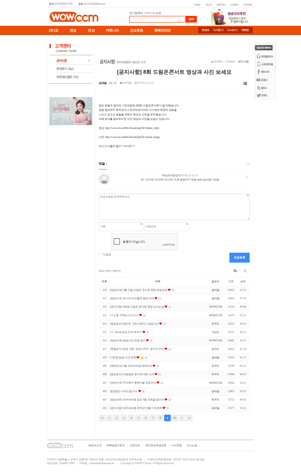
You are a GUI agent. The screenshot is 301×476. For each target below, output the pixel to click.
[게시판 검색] (245, 271)
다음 (182, 418)
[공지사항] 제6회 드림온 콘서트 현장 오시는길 (137, 306)
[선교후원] (231, 16)
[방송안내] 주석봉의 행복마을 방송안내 (133, 382)
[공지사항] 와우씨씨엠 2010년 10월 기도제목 (136, 408)
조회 (231, 281)
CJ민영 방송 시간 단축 (123, 357)
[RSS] (235, 271)
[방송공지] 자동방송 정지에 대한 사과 (132, 374)
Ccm (152, 13)
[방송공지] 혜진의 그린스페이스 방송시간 (134, 323)
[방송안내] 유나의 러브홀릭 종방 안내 (132, 298)
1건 (114, 83)
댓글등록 (239, 257)
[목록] (245, 84)
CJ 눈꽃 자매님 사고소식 (124, 315)
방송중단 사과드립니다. (124, 391)
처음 (102, 418)
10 (174, 418)
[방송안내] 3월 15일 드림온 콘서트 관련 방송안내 (139, 290)
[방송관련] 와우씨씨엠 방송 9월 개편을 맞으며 (137, 399)
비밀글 (107, 254)
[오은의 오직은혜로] (70, 110)
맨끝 (189, 418)
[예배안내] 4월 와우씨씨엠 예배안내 (131, 365)
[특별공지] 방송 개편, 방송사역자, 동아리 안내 (137, 348)
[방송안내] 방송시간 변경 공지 (128, 340)
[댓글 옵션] (247, 177)
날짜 (243, 281)
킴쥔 (158, 13)
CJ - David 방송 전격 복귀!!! (126, 332)
